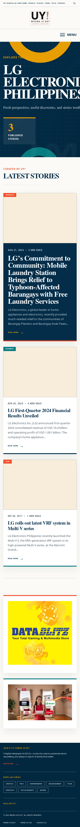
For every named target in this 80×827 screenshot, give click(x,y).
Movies (43, 790)
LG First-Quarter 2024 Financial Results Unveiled (39, 413)
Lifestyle (9, 784)
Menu (72, 34)
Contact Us (41, 823)
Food (69, 784)
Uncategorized (54, 784)
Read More (13, 332)
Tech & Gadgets (27, 790)
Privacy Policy (9, 823)
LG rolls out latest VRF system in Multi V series (39, 525)
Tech (22, 784)
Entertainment (36, 784)
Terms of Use (26, 823)
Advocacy (10, 790)
